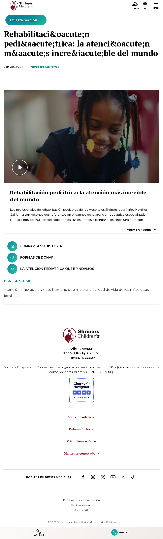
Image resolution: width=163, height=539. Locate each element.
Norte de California (45, 67)
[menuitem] (81, 417)
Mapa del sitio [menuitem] (81, 510)
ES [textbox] (145, 8)
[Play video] (81, 136)
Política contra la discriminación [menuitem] (81, 499)
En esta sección (23, 19)
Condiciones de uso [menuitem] (81, 504)
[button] (145, 6)
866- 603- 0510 (18, 281)
